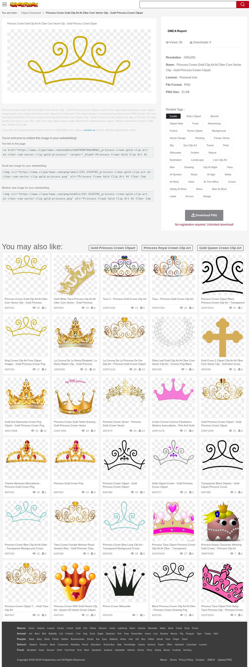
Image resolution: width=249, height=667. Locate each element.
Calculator (191, 644)
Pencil (85, 644)
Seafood (108, 650)
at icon (190, 196)
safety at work (178, 189)
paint (226, 145)
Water (163, 628)
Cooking (176, 650)
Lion (155, 633)
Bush (170, 628)
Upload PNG (225, 659)
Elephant (110, 633)
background (219, 130)
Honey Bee (136, 633)
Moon (132, 628)
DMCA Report (177, 31)
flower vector (222, 138)
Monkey (164, 633)
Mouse (174, 633)
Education (96, 644)
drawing (189, 167)
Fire (85, 628)
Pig (181, 633)
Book (52, 644)
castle (173, 116)
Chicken (69, 633)
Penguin (190, 633)
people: (21, 639)
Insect (148, 633)
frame (173, 130)
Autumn (41, 628)
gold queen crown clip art (220, 248)
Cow (78, 633)
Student (33, 644)
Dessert (50, 650)
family (55, 639)
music (194, 174)
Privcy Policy (186, 659)
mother (64, 639)
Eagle (100, 633)
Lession (203, 644)
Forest (195, 628)
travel (209, 145)
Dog (85, 633)
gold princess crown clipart (113, 248)
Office (169, 644)
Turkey (207, 633)
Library (141, 644)
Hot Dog (187, 650)
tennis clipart (195, 130)
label (173, 196)
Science (151, 644)
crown (232, 181)
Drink (59, 650)
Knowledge (129, 644)
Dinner (140, 650)
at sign (211, 174)
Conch (70, 628)
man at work (219, 189)
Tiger (199, 633)
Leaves (51, 628)
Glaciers (103, 628)
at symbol (175, 174)
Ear (98, 639)
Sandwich (96, 650)
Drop (186, 628)
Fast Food (70, 650)
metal (228, 174)
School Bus (109, 644)
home (123, 639)
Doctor (90, 639)
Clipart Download (31, 12)
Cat (61, 633)
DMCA (211, 659)
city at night (210, 167)
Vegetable (120, 650)
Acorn (31, 628)
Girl (137, 639)
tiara (230, 167)
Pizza (149, 650)
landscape (197, 159)
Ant (30, 633)
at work (174, 181)
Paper (161, 644)
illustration (176, 159)
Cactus (60, 628)
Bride (47, 639)
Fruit (79, 650)
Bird (44, 633)
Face (168, 639)
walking (114, 639)
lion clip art (220, 159)
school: (22, 644)
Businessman (77, 639)
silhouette (175, 152)
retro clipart (193, 116)
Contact (200, 659)
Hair (131, 639)
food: (20, 649)
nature (212, 152)
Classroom (63, 644)
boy (143, 639)
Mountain (152, 628)
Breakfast (31, 650)
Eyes (104, 639)
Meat (86, 650)
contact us (89, 130)
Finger (176, 639)
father (151, 639)
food (195, 123)
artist (191, 181)
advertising (214, 123)
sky (172, 145)
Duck (92, 633)
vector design (178, 138)
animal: (21, 633)
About (163, 659)
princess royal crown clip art (167, 248)
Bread (167, 650)
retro (199, 189)
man (172, 167)
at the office (211, 181)
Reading (75, 644)
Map (119, 644)
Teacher (43, 644)
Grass (112, 628)
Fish (119, 633)
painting (200, 138)
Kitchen (131, 650)
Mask (31, 639)
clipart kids (176, 123)
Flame (93, 628)
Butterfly (53, 633)
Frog (126, 633)
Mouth (160, 639)
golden (195, 152)
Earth (78, 628)
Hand (184, 639)
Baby (39, 639)
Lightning (122, 628)
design (207, 196)
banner (215, 116)
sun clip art (190, 145)
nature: (21, 628)
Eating (158, 650)
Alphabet (179, 644)
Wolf (216, 633)
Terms (173, 659)
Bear (37, 633)
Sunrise (141, 628)
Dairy (41, 650)
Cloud (179, 628)
